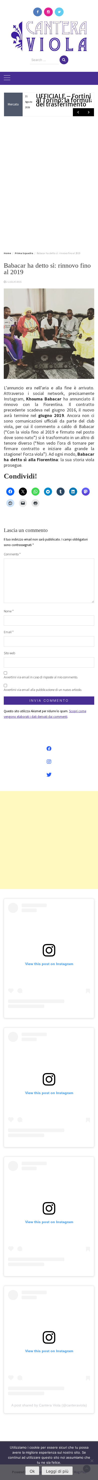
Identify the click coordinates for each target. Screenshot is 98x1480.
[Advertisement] (49, 183)
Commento (12, 554)
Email (9, 632)
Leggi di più (57, 1471)
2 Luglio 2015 (14, 281)
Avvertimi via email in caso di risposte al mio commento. (41, 677)
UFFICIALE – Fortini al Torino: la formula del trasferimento (65, 100)
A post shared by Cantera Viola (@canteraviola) (49, 1405)
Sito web (9, 653)
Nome (9, 611)
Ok (32, 1471)
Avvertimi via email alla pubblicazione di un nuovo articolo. (43, 690)
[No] (91, 1460)
